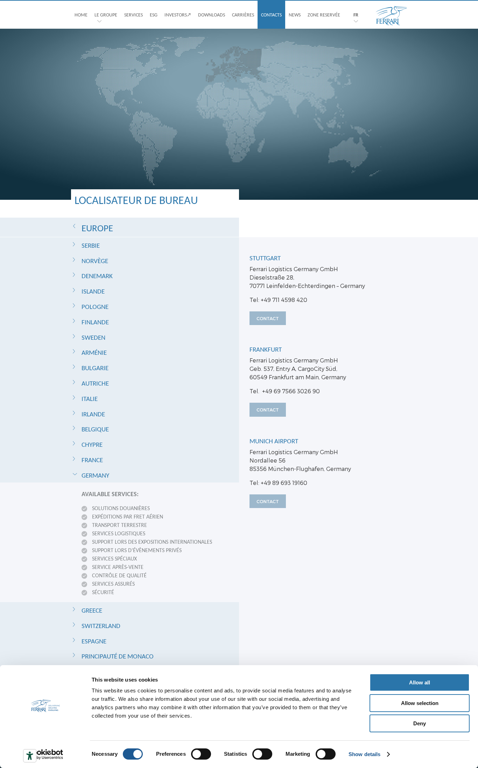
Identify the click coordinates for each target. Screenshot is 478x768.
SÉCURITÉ (103, 592)
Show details (364, 754)
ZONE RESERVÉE (324, 15)
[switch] (201, 754)
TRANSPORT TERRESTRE (119, 525)
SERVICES (133, 15)
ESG (153, 15)
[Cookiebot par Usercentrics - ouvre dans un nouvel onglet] (45, 754)
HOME (81, 15)
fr (355, 15)
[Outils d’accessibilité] (29, 755)
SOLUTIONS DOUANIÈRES (121, 508)
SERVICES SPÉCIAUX (114, 558)
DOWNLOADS (211, 15)
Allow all (419, 682)
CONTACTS (271, 15)
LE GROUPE (105, 15)
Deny (419, 723)
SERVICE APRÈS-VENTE (117, 567)
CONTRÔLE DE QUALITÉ (119, 575)
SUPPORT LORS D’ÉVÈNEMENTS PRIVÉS (137, 550)
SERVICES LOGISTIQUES (118, 533)
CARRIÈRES (243, 15)
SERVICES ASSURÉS (113, 583)
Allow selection (419, 703)
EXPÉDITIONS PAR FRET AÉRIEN (127, 516)
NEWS (295, 15)
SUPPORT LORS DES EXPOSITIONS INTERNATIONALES (152, 541)
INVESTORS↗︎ (177, 15)
